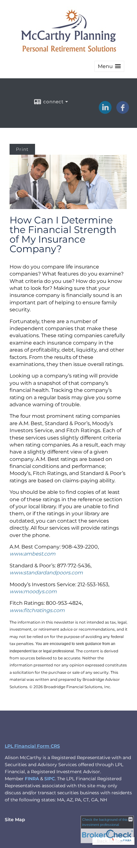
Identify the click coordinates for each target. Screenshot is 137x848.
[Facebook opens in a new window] (122, 111)
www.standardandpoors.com (46, 573)
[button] (109, 66)
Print (22, 149)
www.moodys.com (33, 591)
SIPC (49, 779)
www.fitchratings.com (37, 610)
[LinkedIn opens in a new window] (105, 111)
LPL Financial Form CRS (32, 746)
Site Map (15, 819)
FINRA (32, 779)
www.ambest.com (32, 554)
